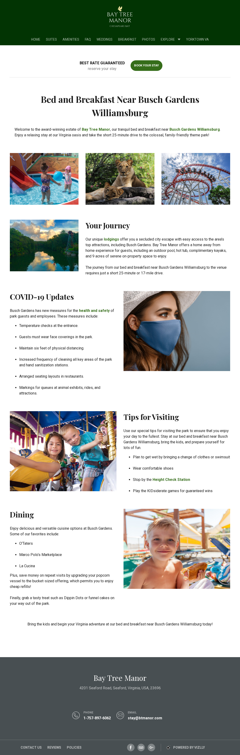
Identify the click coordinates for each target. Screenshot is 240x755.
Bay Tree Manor (96, 129)
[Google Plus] (151, 747)
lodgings (111, 239)
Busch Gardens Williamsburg (194, 129)
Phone (88, 712)
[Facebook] (131, 747)
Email (132, 712)
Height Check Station (171, 479)
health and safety (94, 310)
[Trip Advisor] (141, 747)
